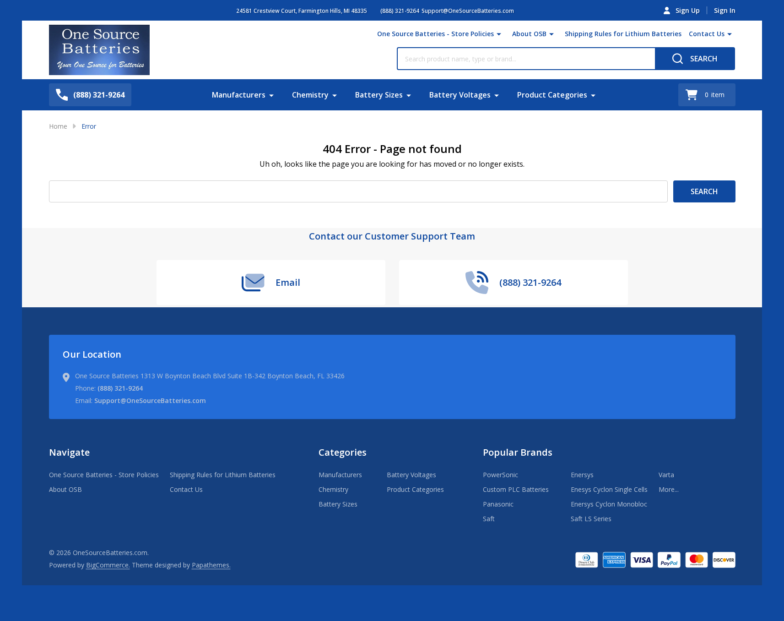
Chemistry (310, 95)
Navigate (69, 452)
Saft (489, 518)
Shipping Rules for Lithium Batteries (623, 33)
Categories (343, 452)
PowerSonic (500, 474)
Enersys (582, 474)
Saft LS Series (591, 518)
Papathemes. (211, 565)
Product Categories (552, 95)
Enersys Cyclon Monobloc (609, 504)
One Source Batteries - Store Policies (435, 33)
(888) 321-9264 (120, 388)
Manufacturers (238, 95)
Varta (666, 474)
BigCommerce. (108, 565)
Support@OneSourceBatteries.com (150, 400)
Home (58, 126)
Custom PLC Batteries (516, 489)
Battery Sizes (379, 95)
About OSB (529, 33)
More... (669, 489)
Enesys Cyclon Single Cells (609, 489)
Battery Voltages (460, 95)
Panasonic (498, 504)
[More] (499, 34)
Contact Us (707, 33)
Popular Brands (517, 452)
